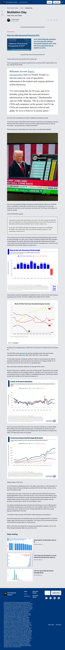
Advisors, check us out (29, 245)
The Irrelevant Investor (12, 8)
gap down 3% (23, 353)
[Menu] (62, 2)
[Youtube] (54, 598)
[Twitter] (46, 598)
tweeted (20, 214)
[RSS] (58, 598)
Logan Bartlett (15, 63)
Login (49, 2)
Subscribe (56, 2)
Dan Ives (15, 129)
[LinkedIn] (50, 598)
